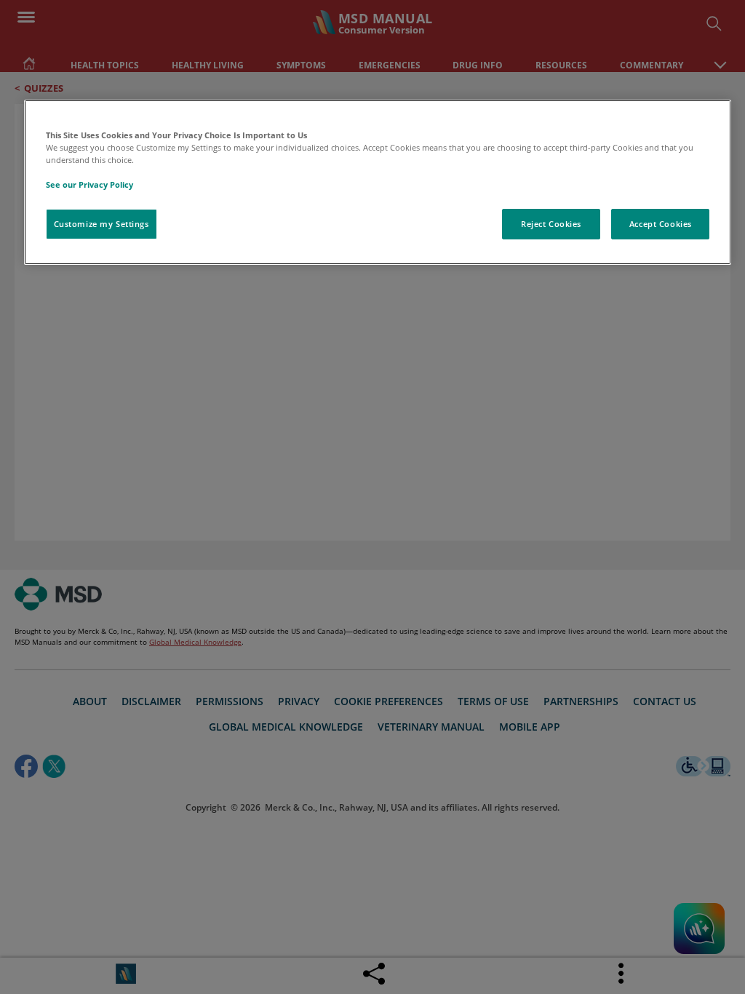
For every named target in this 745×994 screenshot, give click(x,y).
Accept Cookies (660, 223)
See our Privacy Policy (89, 184)
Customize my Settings (101, 223)
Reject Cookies (551, 223)
